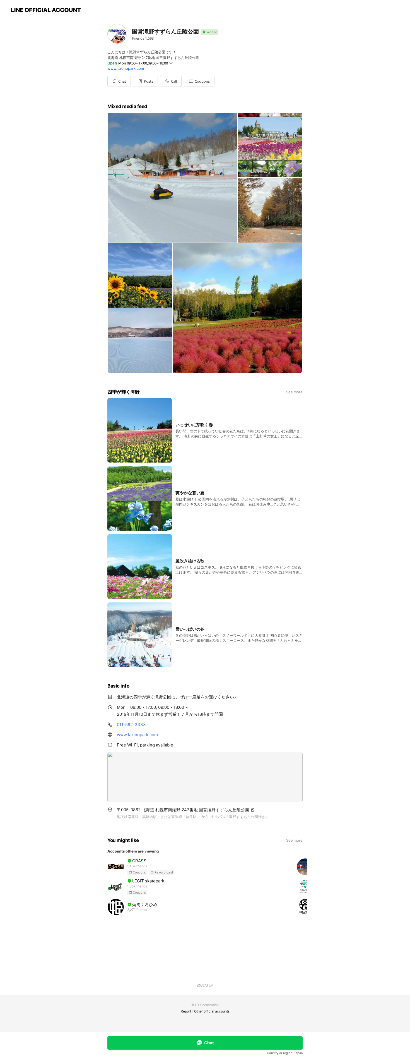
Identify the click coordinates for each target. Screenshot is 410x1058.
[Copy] (252, 810)
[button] (145, 81)
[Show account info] (209, 32)
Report (186, 1011)
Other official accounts (212, 1011)
